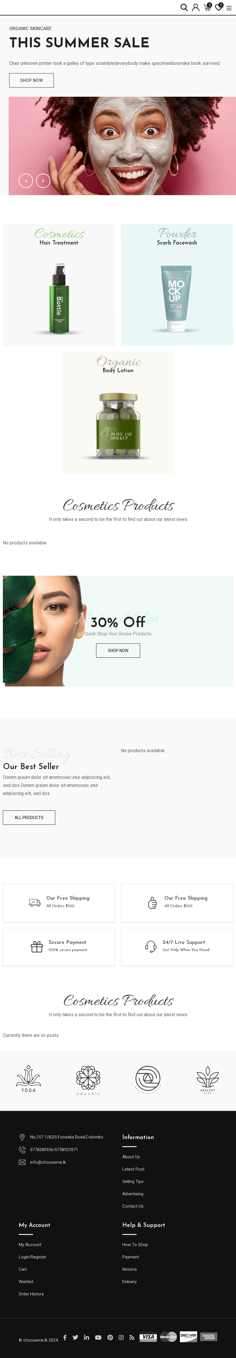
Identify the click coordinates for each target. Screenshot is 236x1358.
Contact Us (133, 1206)
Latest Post (133, 1169)
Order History (31, 1294)
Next (43, 181)
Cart (23, 1269)
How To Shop (135, 1244)
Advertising (132, 1193)
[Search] (184, 7)
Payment (130, 1257)
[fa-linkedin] (86, 1337)
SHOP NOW (31, 80)
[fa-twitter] (75, 1337)
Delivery (129, 1281)
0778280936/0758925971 (54, 1149)
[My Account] (196, 7)
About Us (131, 1156)
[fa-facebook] (65, 1337)
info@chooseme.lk (48, 1162)
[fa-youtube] (98, 1337)
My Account (30, 1244)
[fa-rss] (132, 1337)
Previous (26, 181)
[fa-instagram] (121, 1337)
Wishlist (26, 1281)
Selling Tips (133, 1181)
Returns (129, 1269)
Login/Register (32, 1257)
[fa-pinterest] (110, 1337)
